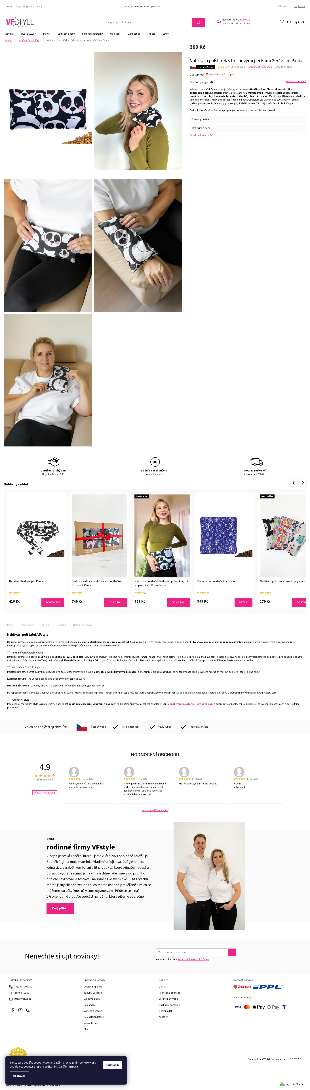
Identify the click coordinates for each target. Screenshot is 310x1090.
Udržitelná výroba (168, 999)
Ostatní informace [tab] (83, 625)
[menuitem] (10, 34)
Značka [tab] (62, 625)
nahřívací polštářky (182, 704)
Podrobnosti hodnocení (259, 67)
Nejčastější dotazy (94, 1017)
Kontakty (163, 1017)
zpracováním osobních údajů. (193, 959)
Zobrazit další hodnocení (155, 810)
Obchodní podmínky (169, 1005)
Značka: (283, 67)
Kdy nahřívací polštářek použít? (28, 653)
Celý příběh (60, 908)
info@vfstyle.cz (22, 999)
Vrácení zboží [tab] (28, 625)
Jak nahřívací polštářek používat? (30, 667)
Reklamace (90, 1005)
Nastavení (19, 1076)
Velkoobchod (91, 1023)
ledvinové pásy (204, 704)
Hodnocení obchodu (169, 993)
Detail (243, 602)
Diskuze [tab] (46, 625)
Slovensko (295, 1058)
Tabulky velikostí (93, 993)
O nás (10, 6)
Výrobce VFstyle (20, 700)
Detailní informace (199, 135)
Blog (39, 6)
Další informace (68, 1067)
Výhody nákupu (92, 999)
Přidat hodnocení (44, 793)
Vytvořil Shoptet (296, 1084)
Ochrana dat (165, 1011)
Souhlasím (113, 1065)
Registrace (299, 6)
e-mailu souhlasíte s (182, 959)
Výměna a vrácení (93, 1011)
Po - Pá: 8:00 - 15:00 (19, 993)
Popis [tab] (10, 625)
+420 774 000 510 (23, 987)
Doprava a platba (25, 6)
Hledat (198, 22)
